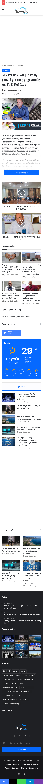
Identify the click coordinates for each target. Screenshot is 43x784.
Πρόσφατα (21, 386)
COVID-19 (6, 671)
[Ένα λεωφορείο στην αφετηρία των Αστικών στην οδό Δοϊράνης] (11, 286)
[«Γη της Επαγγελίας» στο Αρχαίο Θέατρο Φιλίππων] (8, 409)
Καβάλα (6, 683)
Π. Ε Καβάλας (26, 691)
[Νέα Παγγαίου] (21, 10)
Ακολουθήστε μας (9, 710)
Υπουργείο (23, 699)
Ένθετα (13, 65)
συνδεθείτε (27, 317)
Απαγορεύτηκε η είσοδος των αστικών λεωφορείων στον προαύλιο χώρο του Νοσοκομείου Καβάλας (31, 269)
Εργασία (20, 65)
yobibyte (36, 764)
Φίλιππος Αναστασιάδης (11, 704)
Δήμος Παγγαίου (8, 679)
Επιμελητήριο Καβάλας (25, 679)
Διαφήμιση (16, 768)
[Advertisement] (21, 39)
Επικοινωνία (33, 768)
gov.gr (15, 671)
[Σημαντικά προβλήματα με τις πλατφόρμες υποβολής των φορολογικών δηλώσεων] (31, 286)
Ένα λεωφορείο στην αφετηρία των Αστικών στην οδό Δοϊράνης (10, 296)
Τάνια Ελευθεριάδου (10, 699)
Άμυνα (23, 671)
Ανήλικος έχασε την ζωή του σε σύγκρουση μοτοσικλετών (11, 575)
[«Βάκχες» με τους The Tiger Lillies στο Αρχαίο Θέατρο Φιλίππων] (8, 397)
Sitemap (24, 768)
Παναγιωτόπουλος (9, 695)
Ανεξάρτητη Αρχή (29, 675)
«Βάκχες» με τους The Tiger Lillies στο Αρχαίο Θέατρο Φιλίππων (27, 396)
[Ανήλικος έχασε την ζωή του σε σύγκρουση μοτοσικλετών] (8, 430)
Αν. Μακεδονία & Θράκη (11, 675)
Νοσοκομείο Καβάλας (10, 691)
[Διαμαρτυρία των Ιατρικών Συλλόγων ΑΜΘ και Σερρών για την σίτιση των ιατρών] (11, 257)
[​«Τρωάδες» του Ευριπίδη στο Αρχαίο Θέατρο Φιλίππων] (21, 654)
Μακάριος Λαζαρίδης (10, 687)
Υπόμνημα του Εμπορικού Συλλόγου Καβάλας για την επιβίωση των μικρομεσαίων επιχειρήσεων (32, 578)
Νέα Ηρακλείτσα (26, 687)
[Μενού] (3, 11)
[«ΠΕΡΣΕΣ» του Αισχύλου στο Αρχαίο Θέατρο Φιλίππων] (8, 654)
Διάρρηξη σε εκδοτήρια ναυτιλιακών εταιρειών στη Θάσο (31, 551)
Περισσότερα (21, 173)
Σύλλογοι (22, 695)
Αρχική (6, 65)
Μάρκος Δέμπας (17, 683)
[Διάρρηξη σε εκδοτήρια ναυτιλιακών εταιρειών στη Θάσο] (8, 419)
